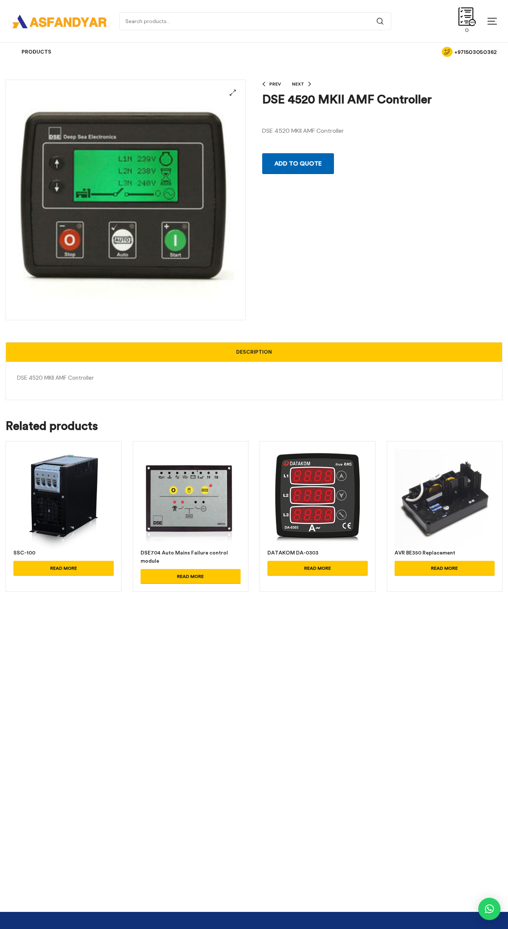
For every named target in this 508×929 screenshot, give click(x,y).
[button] (232, 92)
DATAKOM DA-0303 (292, 553)
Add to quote (298, 163)
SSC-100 (24, 553)
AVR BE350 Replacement (425, 553)
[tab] (254, 352)
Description (254, 351)
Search (380, 21)
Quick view (63, 508)
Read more (63, 568)
